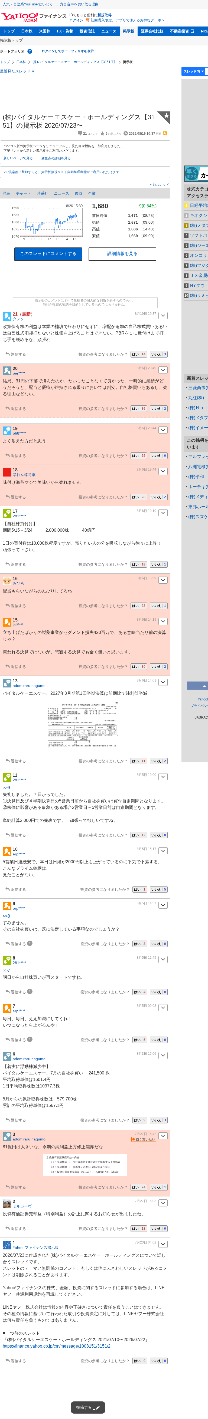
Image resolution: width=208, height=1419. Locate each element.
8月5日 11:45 (146, 958)
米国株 (44, 31)
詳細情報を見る (122, 253)
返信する (18, 354)
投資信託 (87, 31)
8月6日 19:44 (146, 469)
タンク (18, 319)
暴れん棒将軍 (24, 475)
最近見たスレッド (15, 71)
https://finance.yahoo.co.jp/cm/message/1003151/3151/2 (56, 1346)
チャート (23, 193)
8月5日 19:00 (146, 775)
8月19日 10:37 (145, 314)
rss (165, 133)
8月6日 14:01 (146, 680)
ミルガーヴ (22, 1206)
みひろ (18, 583)
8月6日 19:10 (146, 511)
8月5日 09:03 (146, 1006)
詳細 (6, 193)
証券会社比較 (152, 31)
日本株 (26, 31)
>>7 (6, 970)
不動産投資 (179, 31)
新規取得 (105, 15)
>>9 (6, 787)
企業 (92, 193)
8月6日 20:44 (146, 428)
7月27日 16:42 (145, 1134)
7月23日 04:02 (145, 1242)
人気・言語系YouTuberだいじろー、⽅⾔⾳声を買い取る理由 (51, 4)
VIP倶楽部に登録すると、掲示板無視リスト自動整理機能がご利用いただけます (61, 172)
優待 (78, 193)
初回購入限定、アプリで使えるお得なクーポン (128, 20)
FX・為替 (65, 31)
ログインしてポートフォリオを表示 (68, 51)
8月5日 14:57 (146, 903)
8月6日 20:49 (146, 368)
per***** (19, 373)
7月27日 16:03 (145, 1201)
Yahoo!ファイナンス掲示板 (36, 1247)
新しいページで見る (18, 158)
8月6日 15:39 (146, 578)
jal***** (18, 625)
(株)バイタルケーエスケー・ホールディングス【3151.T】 (74, 62)
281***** (19, 516)
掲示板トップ (11, 40)
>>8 (6, 916)
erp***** (19, 854)
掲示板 (128, 31)
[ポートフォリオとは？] (30, 51)
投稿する (84, 1407)
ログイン (76, 20)
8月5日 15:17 (146, 849)
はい (138, 354)
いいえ (158, 354)
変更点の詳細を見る (56, 158)
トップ (9, 31)
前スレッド (160, 185)
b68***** (19, 433)
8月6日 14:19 (146, 619)
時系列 (42, 193)
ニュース (108, 31)
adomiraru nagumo (29, 685)
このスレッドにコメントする (48, 253)
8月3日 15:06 (146, 1054)
